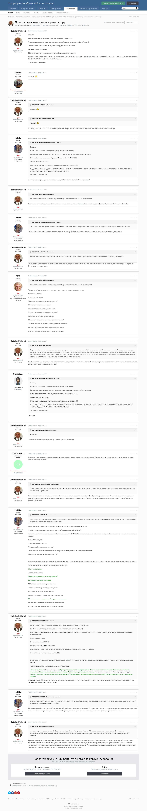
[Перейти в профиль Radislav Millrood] (11, 23)
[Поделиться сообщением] (136, 31)
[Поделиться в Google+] (15, 792)
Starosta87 (18, 374)
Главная (13, 9)
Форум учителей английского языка (30, 3)
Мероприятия (55, 9)
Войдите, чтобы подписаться (115, 22)
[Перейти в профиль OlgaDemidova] (18, 464)
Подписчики (129, 22)
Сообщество (71, 9)
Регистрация (132, 3)
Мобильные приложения (88, 9)
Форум (10, 12)
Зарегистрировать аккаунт (42, 773)
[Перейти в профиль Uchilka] (18, 148)
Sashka (18, 72)
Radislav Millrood (25, 25)
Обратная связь (73, 804)
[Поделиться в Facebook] (12, 792)
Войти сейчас (104, 773)
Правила (36, 12)
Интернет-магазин (27, 9)
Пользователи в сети (62, 12)
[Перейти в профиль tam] (18, 286)
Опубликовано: (37, 31)
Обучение (42, 9)
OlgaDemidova (18, 453)
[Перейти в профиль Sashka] (18, 83)
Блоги (18, 12)
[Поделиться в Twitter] (9, 792)
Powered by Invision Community (73, 808)
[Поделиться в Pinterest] (18, 792)
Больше (105, 9)
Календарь (27, 12)
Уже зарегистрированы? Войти (113, 3)
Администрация (47, 12)
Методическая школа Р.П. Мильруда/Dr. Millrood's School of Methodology (66, 25)
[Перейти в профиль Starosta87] (18, 380)
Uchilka (18, 138)
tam (18, 276)
